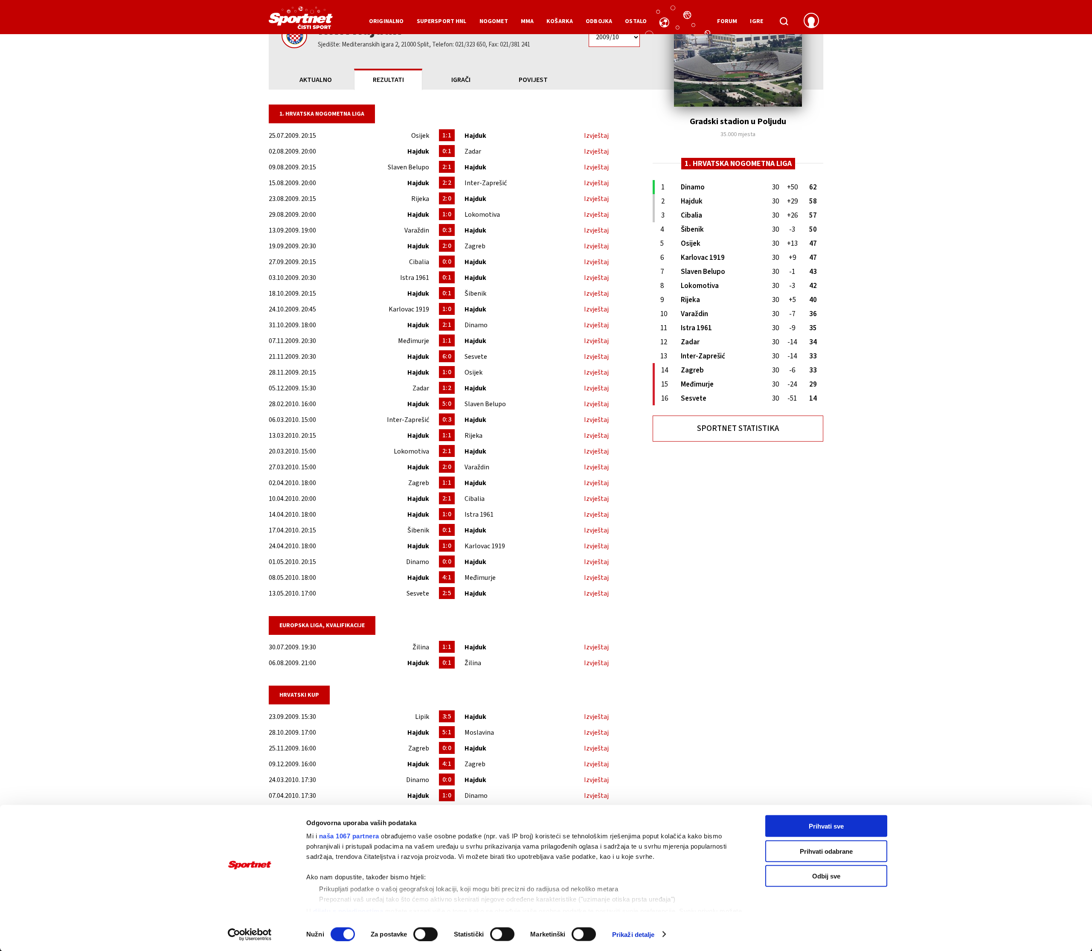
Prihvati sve (826, 826)
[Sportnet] (301, 21)
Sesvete (476, 356)
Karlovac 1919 (409, 309)
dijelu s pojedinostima (348, 910)
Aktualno (315, 79)
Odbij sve (826, 876)
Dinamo (476, 325)
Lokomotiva (482, 214)
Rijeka (420, 199)
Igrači (460, 79)
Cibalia (419, 262)
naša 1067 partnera (349, 836)
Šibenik (475, 293)
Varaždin (416, 230)
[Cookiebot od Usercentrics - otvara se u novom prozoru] (249, 934)
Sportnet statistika (738, 428)
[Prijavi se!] (811, 21)
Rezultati (388, 79)
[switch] (425, 934)
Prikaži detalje (633, 934)
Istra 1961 (414, 277)
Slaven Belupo (408, 167)
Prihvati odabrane (826, 851)
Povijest (533, 79)
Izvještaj (596, 135)
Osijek (420, 135)
